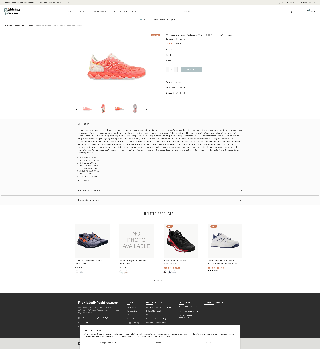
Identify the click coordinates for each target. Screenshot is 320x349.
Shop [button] (70, 11)
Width (169, 55)
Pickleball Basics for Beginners (158, 319)
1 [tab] (155, 281)
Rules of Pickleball (153, 311)
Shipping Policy (133, 323)
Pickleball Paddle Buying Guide (158, 307)
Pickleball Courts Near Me (156, 323)
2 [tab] (159, 281)
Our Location (132, 311)
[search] (240, 11)
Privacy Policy (164, 336)
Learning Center (307, 3)
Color (168, 49)
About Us (84, 322)
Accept (159, 343)
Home (9, 26)
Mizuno (177, 82)
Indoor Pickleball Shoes (24, 26)
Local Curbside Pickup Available (56, 3)
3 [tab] (162, 281)
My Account (131, 307)
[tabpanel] (93, 249)
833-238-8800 (288, 3)
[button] (213, 271)
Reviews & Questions (88, 200)
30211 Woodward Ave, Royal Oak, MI (95, 318)
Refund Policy (132, 319)
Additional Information (89, 191)
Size (168, 61)
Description (83, 124)
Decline (209, 343)
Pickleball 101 (152, 315)
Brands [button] (83, 11)
